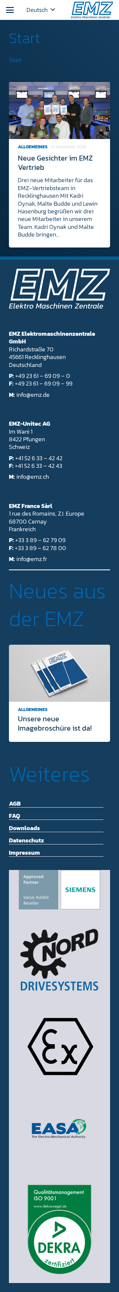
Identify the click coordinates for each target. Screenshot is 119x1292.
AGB (15, 803)
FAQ (14, 815)
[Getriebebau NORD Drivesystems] (59, 959)
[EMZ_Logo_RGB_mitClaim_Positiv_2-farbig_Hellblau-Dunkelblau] (92, 10)
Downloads (24, 828)
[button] (10, 10)
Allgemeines (33, 146)
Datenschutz (26, 840)
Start (24, 38)
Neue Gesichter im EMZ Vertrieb (55, 163)
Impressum (24, 852)
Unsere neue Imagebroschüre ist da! (55, 723)
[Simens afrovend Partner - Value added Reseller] (59, 889)
